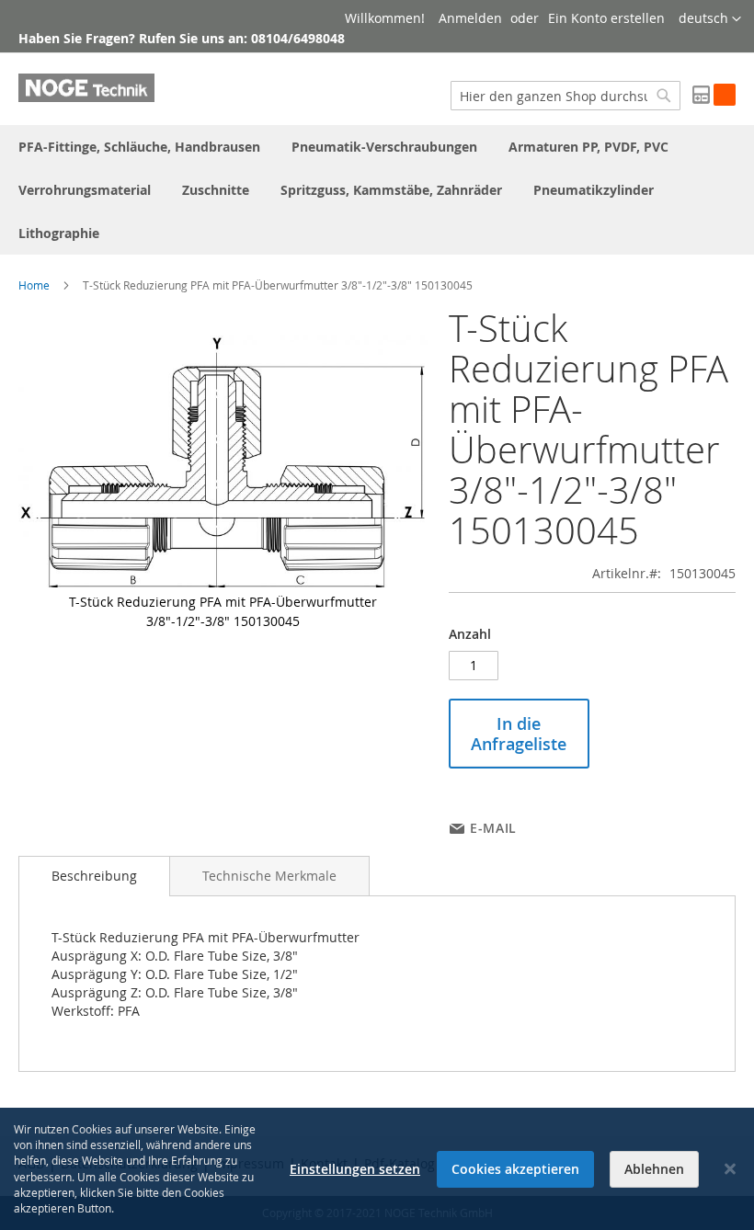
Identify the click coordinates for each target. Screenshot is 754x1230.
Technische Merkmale (269, 875)
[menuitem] (139, 146)
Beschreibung (94, 875)
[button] (710, 19)
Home (34, 285)
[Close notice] (730, 1168)
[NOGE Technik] (86, 88)
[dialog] (377, 1169)
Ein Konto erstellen (606, 18)
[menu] (377, 190)
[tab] (94, 876)
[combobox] (565, 95)
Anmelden (470, 18)
